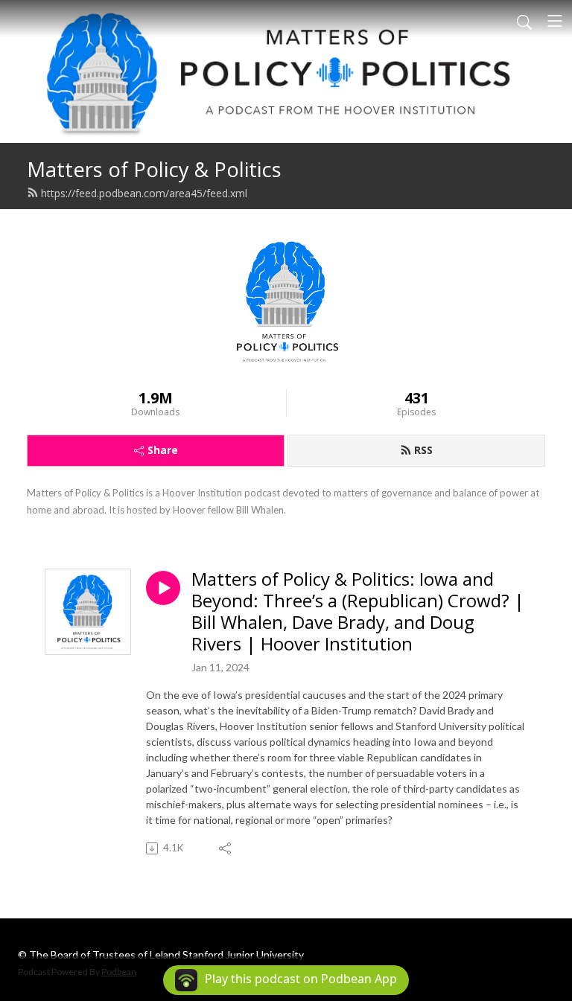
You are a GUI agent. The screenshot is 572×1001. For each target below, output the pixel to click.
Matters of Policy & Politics (154, 169)
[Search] (524, 21)
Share (162, 450)
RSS (423, 450)
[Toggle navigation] (555, 21)
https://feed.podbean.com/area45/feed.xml (144, 193)
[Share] (226, 848)
